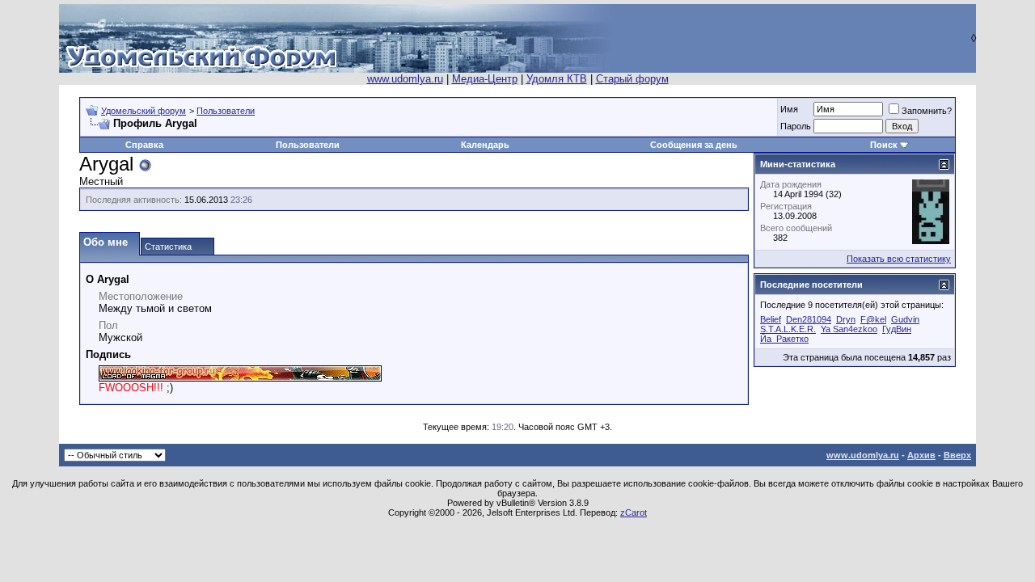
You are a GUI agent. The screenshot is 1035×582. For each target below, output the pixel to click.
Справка (144, 145)
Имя (789, 109)
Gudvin (905, 319)
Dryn (845, 319)
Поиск (884, 145)
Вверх (957, 455)
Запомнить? (927, 111)
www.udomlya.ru (405, 79)
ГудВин (896, 329)
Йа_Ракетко (784, 339)
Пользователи (225, 111)
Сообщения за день (693, 145)
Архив (921, 455)
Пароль (795, 126)
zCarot (633, 512)
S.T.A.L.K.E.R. (788, 329)
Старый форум (632, 79)
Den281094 (808, 319)
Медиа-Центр (485, 79)
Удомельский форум (143, 111)
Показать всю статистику (899, 259)
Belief (770, 319)
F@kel (873, 319)
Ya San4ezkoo (849, 329)
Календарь (485, 145)
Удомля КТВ (556, 79)
